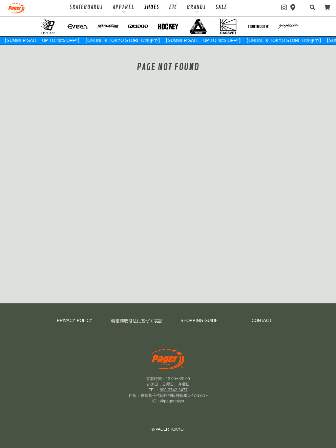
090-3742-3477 (174, 390)
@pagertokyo (172, 401)
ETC (173, 7)
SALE (221, 7)
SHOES (151, 7)
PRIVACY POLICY (75, 320)
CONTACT (262, 320)
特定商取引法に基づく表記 (136, 320)
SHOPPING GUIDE (199, 320)
